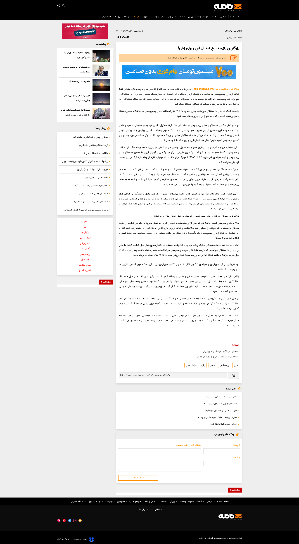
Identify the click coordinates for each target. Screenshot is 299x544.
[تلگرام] (117, 37)
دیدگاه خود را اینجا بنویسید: (188, 445)
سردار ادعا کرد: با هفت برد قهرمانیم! (221, 410)
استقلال (85, 260)
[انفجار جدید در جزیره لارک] (101, 85)
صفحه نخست (235, 16)
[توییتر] (122, 37)
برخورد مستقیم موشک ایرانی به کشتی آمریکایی (86, 210)
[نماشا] (64, 520)
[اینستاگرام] (74, 520)
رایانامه (237, 457)
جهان (212, 365)
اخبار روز (85, 232)
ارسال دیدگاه (138, 478)
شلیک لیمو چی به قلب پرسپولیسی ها (220, 404)
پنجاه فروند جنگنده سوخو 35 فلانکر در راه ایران (216, 357)
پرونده (126, 16)
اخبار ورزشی (85, 238)
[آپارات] (58, 520)
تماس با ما (156, 509)
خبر (85, 227)
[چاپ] (125, 37)
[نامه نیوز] (228, 7)
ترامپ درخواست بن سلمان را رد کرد (91, 186)
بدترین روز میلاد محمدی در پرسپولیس (220, 397)
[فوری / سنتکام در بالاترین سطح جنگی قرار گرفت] (101, 99)
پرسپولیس (224, 365)
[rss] (80, 520)
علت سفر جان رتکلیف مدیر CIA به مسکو (89, 194)
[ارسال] (128, 37)
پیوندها (118, 16)
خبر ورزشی (85, 243)
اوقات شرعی (106, 16)
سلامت (182, 16)
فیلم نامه (135, 16)
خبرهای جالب (158, 16)
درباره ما (143, 509)
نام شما (236, 445)
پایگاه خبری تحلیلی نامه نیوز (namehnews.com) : (215, 89)
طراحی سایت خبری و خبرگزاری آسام (72, 539)
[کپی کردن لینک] (233, 375)
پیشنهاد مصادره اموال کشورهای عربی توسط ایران (85, 161)
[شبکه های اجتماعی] (58, 6)
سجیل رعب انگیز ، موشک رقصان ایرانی (220, 351)
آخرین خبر (85, 249)
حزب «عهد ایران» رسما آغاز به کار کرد (91, 202)
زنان (203, 365)
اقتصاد (214, 16)
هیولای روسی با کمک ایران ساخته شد (90, 137)
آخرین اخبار (85, 271)
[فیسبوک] (120, 37)
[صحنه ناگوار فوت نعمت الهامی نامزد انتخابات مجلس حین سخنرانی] (101, 113)
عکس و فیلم (171, 16)
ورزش (190, 16)
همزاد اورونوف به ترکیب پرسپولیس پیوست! (217, 417)
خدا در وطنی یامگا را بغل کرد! (224, 424)
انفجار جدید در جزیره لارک (79, 81)
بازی (236, 365)
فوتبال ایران (191, 365)
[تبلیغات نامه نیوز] (179, 72)
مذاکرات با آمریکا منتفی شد (95, 153)
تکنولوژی (146, 16)
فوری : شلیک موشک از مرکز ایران (92, 169)
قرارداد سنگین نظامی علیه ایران (93, 145)
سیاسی (223, 16)
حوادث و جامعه (202, 16)
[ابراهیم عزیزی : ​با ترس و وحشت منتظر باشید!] (101, 70)
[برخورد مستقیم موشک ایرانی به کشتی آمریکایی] (101, 56)
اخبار (85, 222)
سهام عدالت (85, 265)
